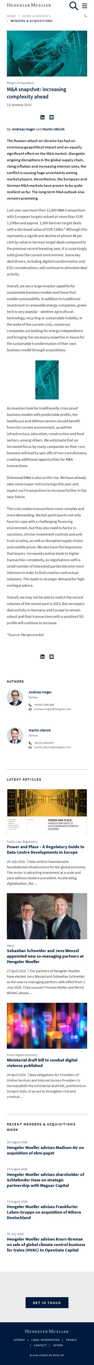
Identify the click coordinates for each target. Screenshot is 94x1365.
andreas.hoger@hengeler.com (52, 709)
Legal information (45, 1339)
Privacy (71, 1339)
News (10, 945)
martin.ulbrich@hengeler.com (52, 747)
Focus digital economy (22, 1055)
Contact (40, 1345)
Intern (58, 1345)
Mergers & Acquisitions (31, 21)
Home (11, 16)
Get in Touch (47, 1302)
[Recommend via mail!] (52, 118)
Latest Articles (24, 779)
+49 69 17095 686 (44, 705)
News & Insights (36, 16)
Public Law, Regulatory (22, 842)
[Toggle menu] (84, 5)
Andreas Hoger (23, 129)
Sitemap (19, 1339)
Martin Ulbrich (53, 129)
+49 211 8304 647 (44, 743)
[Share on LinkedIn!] (42, 118)
